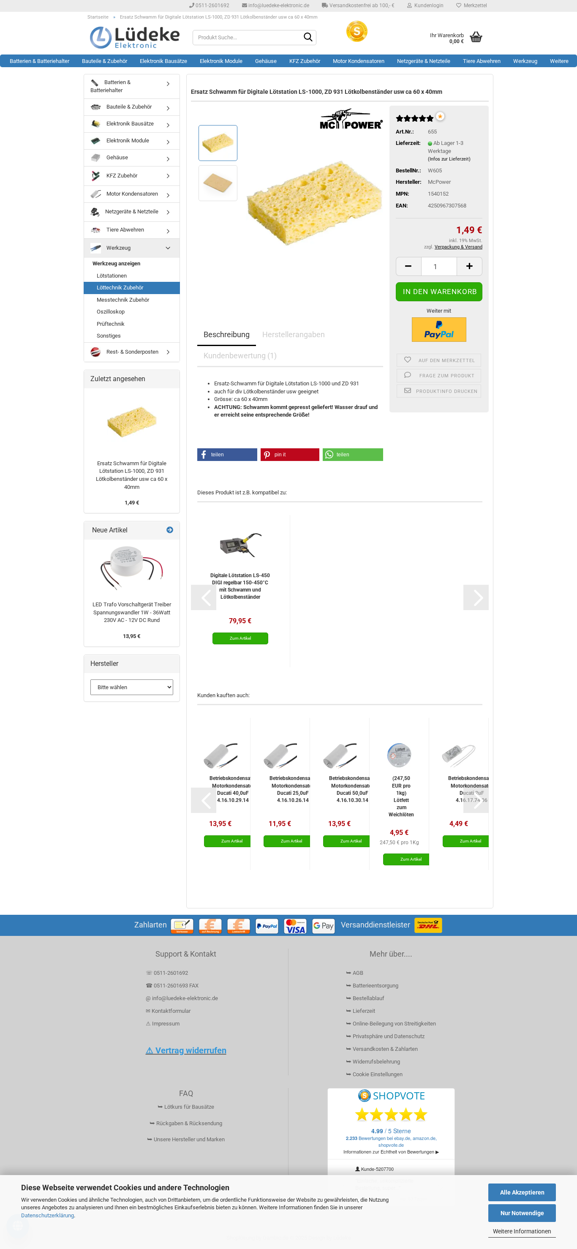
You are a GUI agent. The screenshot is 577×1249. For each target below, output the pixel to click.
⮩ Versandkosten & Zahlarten (382, 1049)
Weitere (559, 61)
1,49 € (132, 502)
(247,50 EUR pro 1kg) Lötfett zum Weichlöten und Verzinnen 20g (401, 796)
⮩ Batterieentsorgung (372, 985)
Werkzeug (525, 61)
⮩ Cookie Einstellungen (374, 1074)
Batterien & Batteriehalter (39, 61)
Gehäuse (266, 61)
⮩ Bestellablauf (365, 998)
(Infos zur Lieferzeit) (449, 159)
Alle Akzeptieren (522, 1192)
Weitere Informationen (522, 1231)
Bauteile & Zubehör (104, 61)
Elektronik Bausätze (163, 61)
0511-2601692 (211, 5)
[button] (408, 266)
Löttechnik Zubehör (120, 287)
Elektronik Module (221, 61)
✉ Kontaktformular (168, 1011)
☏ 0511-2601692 (167, 973)
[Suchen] (308, 38)
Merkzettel (474, 5)
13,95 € (131, 636)
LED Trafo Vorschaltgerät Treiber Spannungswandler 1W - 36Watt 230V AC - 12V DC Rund (132, 612)
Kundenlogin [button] (428, 5)
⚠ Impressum (163, 1023)
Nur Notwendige (522, 1213)
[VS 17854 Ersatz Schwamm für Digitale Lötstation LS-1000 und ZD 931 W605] (314, 202)
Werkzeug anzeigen (116, 263)
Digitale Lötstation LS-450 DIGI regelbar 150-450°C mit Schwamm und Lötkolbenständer (240, 586)
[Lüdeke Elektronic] (135, 38)
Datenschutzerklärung (47, 1215)
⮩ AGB (354, 973)
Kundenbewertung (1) (240, 355)
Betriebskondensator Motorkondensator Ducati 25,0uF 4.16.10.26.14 (292, 789)
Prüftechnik (111, 324)
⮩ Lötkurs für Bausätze (186, 1107)
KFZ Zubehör (304, 61)
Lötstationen (112, 276)
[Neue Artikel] (169, 530)
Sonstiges (109, 336)
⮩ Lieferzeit (360, 1011)
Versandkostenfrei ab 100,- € (361, 5)
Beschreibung (227, 334)
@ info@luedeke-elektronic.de (182, 998)
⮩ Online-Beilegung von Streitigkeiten (391, 1023)
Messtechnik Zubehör (123, 300)
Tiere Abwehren (482, 61)
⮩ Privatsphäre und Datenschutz (385, 1036)
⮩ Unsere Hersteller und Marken (186, 1139)
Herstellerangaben (293, 334)
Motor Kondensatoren (358, 61)
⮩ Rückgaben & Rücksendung (186, 1123)
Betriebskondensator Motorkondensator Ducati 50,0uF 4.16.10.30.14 (352, 789)
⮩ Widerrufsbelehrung (373, 1061)
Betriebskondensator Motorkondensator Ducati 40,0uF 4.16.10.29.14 (233, 789)
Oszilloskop (111, 311)
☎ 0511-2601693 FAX (173, 985)
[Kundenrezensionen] (415, 122)
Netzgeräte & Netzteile (423, 61)
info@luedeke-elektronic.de (278, 5)
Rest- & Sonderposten (131, 352)
